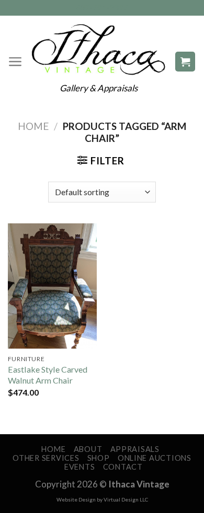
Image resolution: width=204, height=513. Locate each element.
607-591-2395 (102, 7)
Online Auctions (154, 458)
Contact (123, 466)
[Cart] (185, 61)
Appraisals (135, 449)
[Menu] (15, 61)
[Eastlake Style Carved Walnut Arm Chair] (52, 286)
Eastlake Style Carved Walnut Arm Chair (47, 374)
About (88, 449)
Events (79, 466)
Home (33, 126)
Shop (98, 458)
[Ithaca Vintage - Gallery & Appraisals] (98, 49)
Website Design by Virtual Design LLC (102, 499)
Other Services (46, 458)
